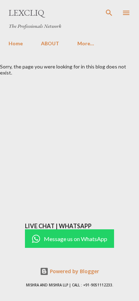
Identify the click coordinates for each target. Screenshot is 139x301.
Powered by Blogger (73, 271)
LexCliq (26, 12)
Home (16, 43)
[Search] (109, 13)
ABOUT (50, 43)
